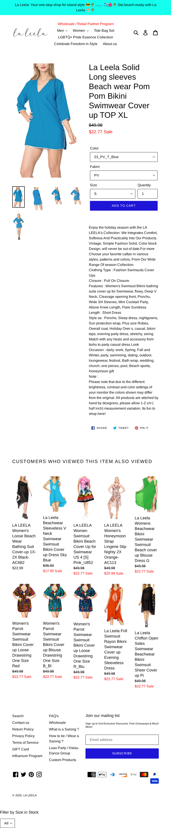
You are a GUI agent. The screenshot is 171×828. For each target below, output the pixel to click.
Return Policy (23, 729)
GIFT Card (20, 749)
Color (94, 148)
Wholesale (57, 722)
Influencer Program (27, 756)
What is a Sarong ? (64, 729)
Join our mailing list (103, 715)
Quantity (144, 185)
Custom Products (62, 760)
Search (18, 716)
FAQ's (54, 716)
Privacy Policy (23, 736)
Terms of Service (25, 742)
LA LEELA (30, 795)
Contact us (20, 722)
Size (93, 185)
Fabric (95, 167)
